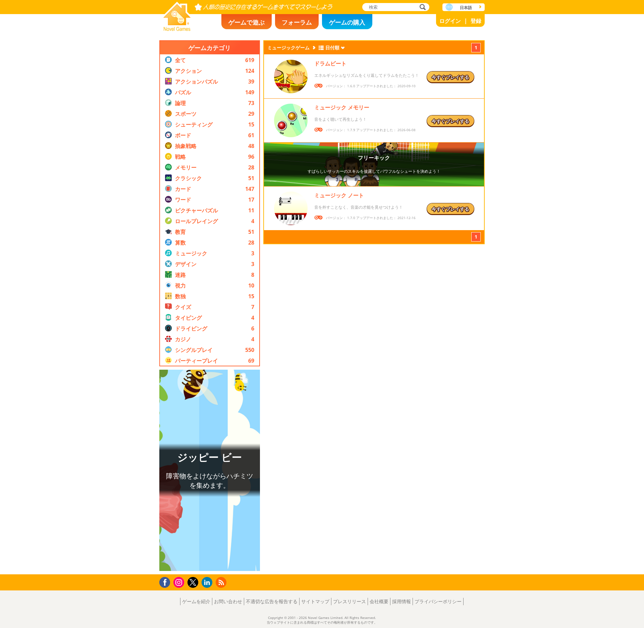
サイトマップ (315, 601)
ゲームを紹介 (196, 601)
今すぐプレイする (450, 77)
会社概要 (379, 601)
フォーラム (297, 22)
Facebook (166, 581)
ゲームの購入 (347, 22)
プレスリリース (349, 601)
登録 (476, 20)
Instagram (179, 582)
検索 (422, 7)
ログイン (450, 20)
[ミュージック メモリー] (291, 120)
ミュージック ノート (339, 195)
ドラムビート (330, 63)
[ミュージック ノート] (291, 208)
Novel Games (177, 14)
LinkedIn (208, 582)
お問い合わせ (228, 601)
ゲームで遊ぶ (246, 22)
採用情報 (401, 601)
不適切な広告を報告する (272, 601)
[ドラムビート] (291, 76)
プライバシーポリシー (438, 601)
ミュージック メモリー (341, 107)
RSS (221, 582)
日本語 (466, 7)
